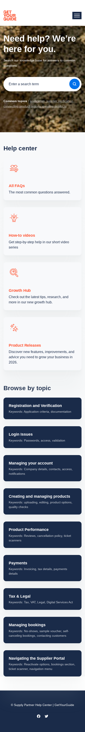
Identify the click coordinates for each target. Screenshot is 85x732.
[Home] (9, 15)
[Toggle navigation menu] (77, 15)
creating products (54, 106)
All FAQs (17, 186)
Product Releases (25, 345)
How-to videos (22, 235)
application (37, 101)
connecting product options (22, 106)
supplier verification (59, 101)
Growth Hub (20, 290)
